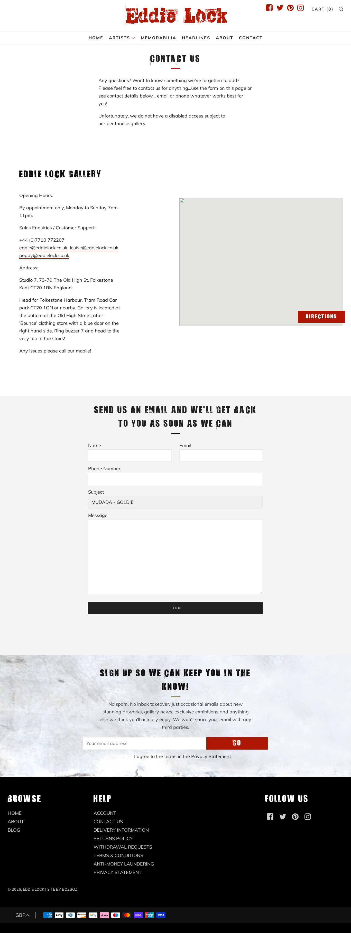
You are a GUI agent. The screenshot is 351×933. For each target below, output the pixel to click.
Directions (321, 316)
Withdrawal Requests (123, 847)
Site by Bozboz (62, 889)
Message (97, 515)
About (224, 37)
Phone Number (104, 469)
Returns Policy (113, 838)
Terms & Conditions (118, 855)
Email (185, 445)
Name (94, 445)
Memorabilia (158, 37)
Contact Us (108, 821)
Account (105, 813)
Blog (14, 830)
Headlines (196, 37)
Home (96, 37)
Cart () (322, 9)
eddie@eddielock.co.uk (43, 248)
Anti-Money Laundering (124, 864)
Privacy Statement (211, 756)
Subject (96, 492)
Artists (119, 37)
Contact (251, 37)
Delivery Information (121, 830)
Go (237, 743)
